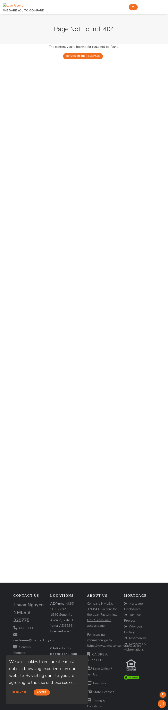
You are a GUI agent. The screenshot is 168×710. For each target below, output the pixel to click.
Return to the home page (83, 56)
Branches (99, 683)
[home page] (13, 5)
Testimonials (137, 638)
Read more (19, 692)
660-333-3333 (30, 628)
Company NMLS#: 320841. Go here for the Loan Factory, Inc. (102, 614)
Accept (42, 692)
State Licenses (103, 692)
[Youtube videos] (163, 695)
